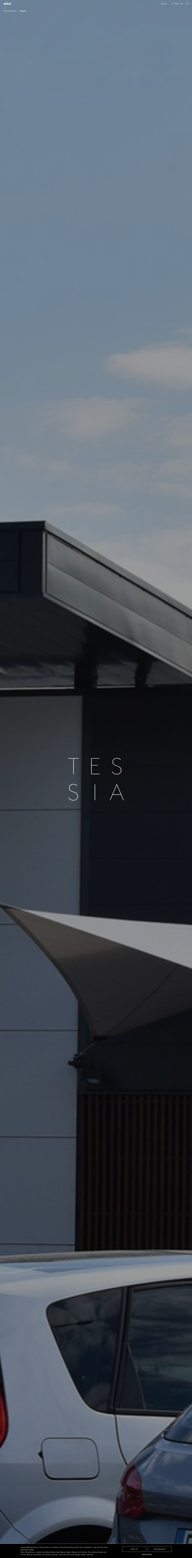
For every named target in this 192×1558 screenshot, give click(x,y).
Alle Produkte (10, 11)
